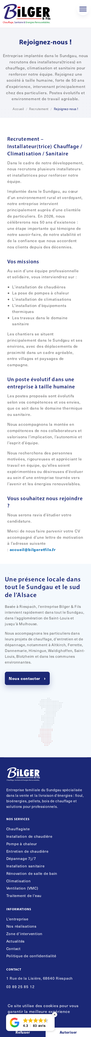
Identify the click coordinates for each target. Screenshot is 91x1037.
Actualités (15, 941)
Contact (13, 948)
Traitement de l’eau (23, 895)
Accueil (18, 109)
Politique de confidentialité (31, 955)
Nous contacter (24, 678)
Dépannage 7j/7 (21, 858)
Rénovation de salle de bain (32, 873)
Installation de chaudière (29, 836)
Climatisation (18, 880)
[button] (30, 1022)
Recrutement (39, 109)
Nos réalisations (21, 926)
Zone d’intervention (24, 933)
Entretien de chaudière (27, 851)
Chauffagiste (18, 828)
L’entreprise (17, 918)
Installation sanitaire (25, 865)
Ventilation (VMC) (22, 888)
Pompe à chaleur (21, 843)
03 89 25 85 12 (20, 986)
